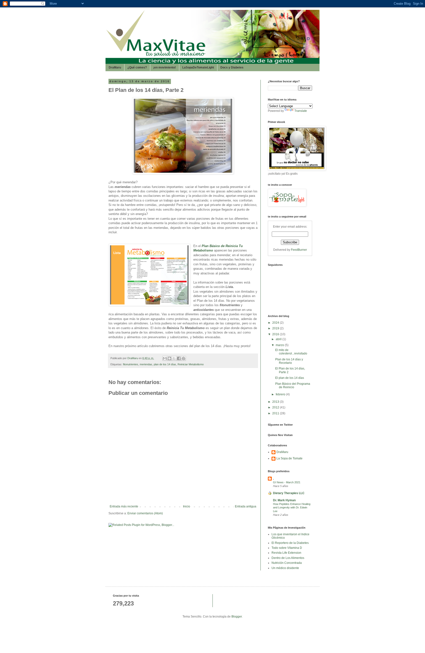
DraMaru (115, 67)
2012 (276, 407)
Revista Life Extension (286, 552)
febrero (281, 394)
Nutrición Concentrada (287, 563)
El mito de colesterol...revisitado (291, 351)
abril (279, 339)
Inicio (186, 506)
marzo (280, 345)
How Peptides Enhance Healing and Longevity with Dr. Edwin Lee (291, 507)
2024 (276, 322)
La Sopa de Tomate (289, 458)
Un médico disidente (285, 568)
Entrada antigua (245, 506)
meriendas (146, 364)
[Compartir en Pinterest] (183, 358)
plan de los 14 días (165, 364)
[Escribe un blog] (169, 358)
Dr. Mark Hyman (284, 500)
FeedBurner (299, 249)
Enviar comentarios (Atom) (145, 513)
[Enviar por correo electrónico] (164, 358)
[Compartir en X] (174, 358)
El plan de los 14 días (289, 378)
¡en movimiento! (164, 67)
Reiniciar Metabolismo (191, 364)
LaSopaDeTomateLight (198, 67)
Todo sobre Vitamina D (287, 548)
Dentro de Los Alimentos (288, 558)
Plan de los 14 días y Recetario (289, 361)
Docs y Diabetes (231, 67)
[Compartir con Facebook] (178, 358)
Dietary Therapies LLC (288, 493)
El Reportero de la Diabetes (290, 543)
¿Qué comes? (137, 67)
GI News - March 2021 (286, 482)
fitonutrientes (130, 364)
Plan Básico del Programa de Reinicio (292, 385)
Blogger (236, 616)
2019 (276, 328)
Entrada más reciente (124, 506)
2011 (276, 413)
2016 (276, 334)
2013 (276, 401)
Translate (300, 111)
